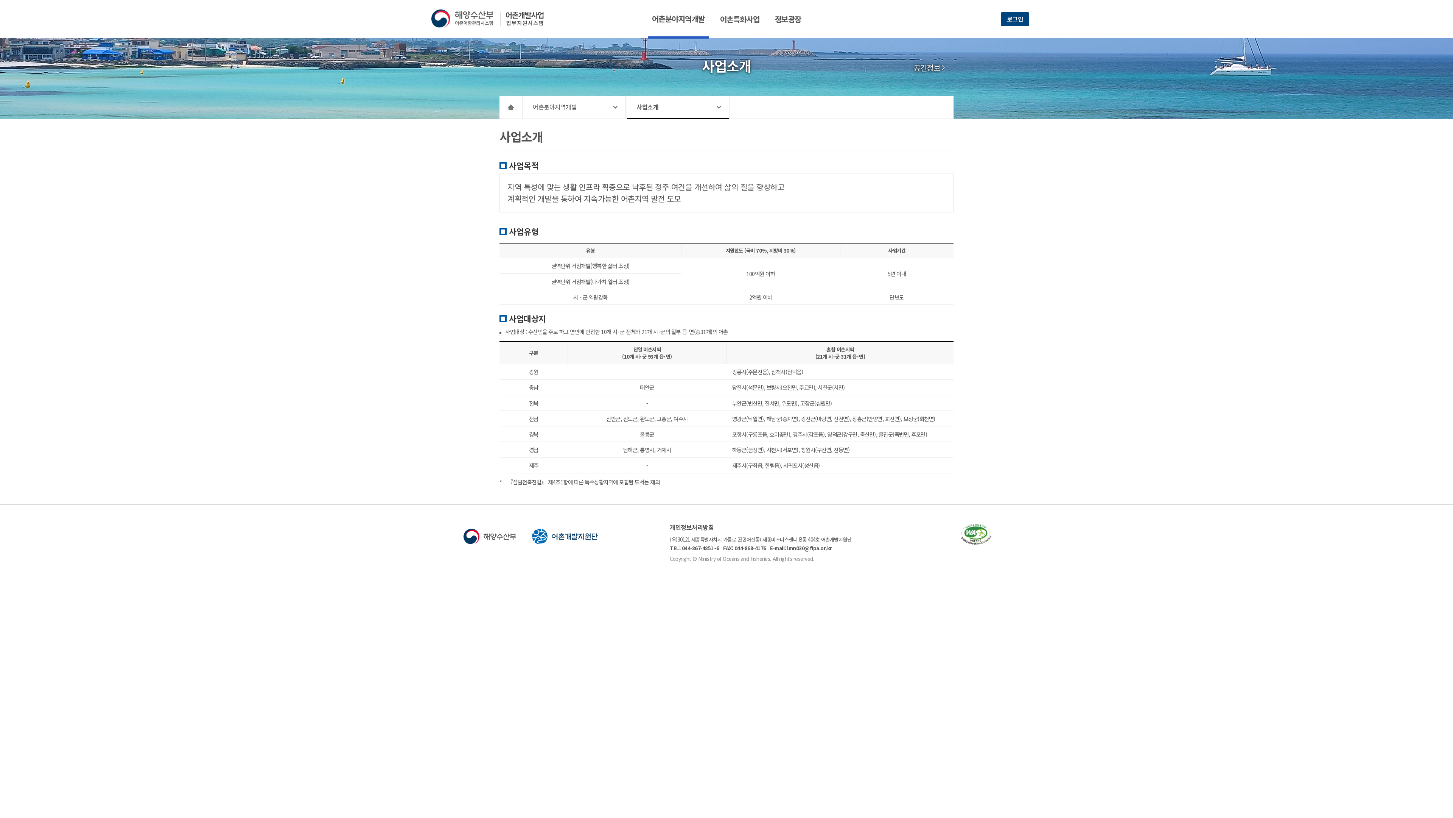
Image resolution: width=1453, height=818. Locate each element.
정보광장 (788, 19)
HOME (511, 107)
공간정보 (926, 68)
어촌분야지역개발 (678, 18)
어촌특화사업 (740, 19)
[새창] (976, 542)
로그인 (1015, 18)
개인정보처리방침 (692, 527)
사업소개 (647, 106)
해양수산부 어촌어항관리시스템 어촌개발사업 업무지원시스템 (492, 18)
